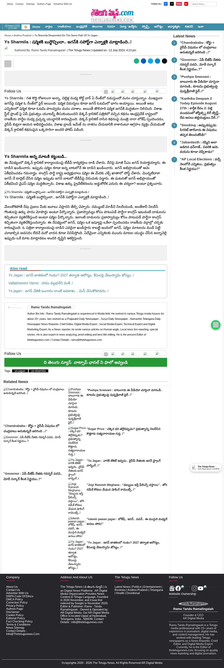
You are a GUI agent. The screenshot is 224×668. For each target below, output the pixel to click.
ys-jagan (20, 370)
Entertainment (152, 586)
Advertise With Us (63, 4)
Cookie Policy (14, 615)
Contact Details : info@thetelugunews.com (22, 632)
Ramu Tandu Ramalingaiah (48, 50)
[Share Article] (136, 61)
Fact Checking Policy (19, 621)
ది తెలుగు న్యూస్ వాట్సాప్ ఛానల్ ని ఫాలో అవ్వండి (86, 362)
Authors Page (44, 4)
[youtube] (148, 91)
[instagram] (136, 91)
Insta (179, 4)
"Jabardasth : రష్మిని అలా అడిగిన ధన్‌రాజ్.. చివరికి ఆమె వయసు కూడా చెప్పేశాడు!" (199, 146)
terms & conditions (18, 624)
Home (36, 26)
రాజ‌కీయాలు (64, 26)
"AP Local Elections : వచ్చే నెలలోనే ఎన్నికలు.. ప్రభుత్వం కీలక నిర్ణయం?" (200, 163)
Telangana (156, 589)
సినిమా (111, 26)
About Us (12, 586)
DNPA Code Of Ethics (19, 596)
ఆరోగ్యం (158, 26)
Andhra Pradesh (23, 35)
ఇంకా (201, 26)
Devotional (133, 593)
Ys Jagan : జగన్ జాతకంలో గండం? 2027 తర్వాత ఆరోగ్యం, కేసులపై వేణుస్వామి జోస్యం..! (70, 275)
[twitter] (125, 91)
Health (120, 593)
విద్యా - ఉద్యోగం (128, 26)
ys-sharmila (38, 370)
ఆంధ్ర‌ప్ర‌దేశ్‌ (81, 26)
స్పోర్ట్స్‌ (145, 26)
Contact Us (13, 589)
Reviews (120, 589)
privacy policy (15, 605)
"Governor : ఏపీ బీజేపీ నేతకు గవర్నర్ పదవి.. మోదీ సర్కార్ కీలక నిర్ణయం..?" (200, 64)
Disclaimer (12, 611)
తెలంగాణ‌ (97, 26)
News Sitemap (15, 627)
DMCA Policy (14, 599)
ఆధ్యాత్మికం (174, 26)
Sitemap (30, 4)
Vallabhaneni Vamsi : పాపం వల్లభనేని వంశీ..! (39, 283)
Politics (136, 586)
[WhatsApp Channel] (215, 325)
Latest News (184, 36)
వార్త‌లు (49, 26)
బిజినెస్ (189, 26)
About (10, 4)
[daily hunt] (160, 91)
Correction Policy (16, 602)
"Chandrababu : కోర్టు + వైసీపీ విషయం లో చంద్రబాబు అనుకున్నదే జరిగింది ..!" (198, 47)
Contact (19, 4)
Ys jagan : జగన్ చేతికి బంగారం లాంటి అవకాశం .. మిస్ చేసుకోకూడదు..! (57, 291)
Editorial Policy (15, 618)
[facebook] (115, 91)
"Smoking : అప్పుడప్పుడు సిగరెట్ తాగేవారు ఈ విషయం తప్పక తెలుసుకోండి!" (198, 129)
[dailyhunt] (211, 588)
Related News (16, 382)
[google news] (106, 91)
